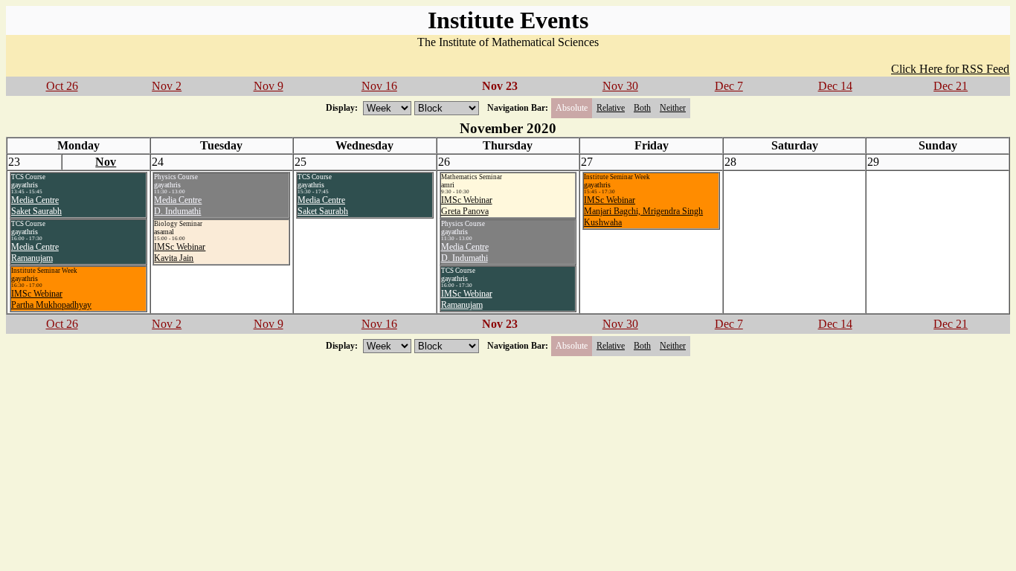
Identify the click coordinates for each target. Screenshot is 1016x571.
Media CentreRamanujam (35, 252)
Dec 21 (950, 86)
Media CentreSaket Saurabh (36, 205)
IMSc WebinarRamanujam (466, 299)
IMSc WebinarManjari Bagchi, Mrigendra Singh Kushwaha (643, 211)
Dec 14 (835, 86)
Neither (673, 108)
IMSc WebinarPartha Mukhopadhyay (51, 299)
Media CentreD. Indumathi (178, 205)
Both (642, 108)
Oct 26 (62, 86)
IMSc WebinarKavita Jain (179, 252)
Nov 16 (379, 86)
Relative (611, 108)
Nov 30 (620, 86)
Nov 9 (268, 86)
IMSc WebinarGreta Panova (466, 205)
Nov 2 (166, 86)
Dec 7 (729, 86)
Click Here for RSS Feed (950, 68)
